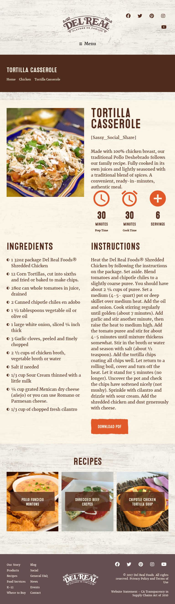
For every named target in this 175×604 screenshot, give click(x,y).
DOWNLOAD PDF (109, 426)
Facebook (128, 16)
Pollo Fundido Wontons (32, 502)
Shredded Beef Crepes (87, 502)
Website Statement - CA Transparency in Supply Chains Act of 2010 (139, 593)
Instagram (163, 16)
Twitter (140, 16)
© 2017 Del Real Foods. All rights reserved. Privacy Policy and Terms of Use (142, 578)
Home (11, 79)
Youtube (164, 27)
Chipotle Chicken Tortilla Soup (142, 502)
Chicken (25, 79)
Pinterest (152, 16)
